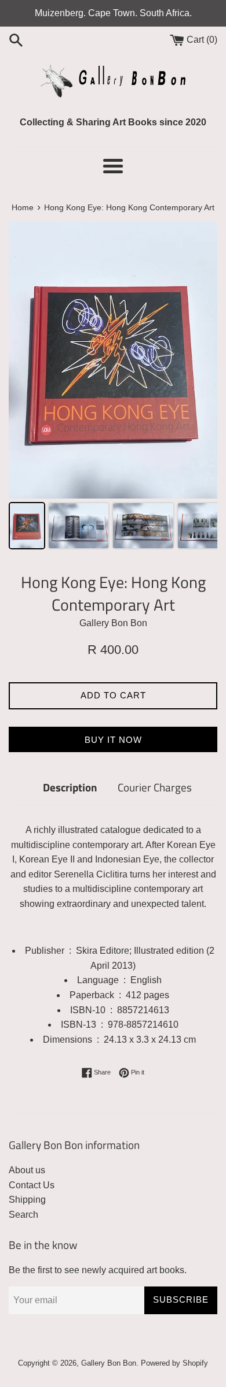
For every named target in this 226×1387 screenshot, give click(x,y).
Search (23, 1214)
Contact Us (31, 1185)
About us (27, 1170)
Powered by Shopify (174, 1363)
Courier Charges (155, 787)
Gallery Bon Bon (108, 1363)
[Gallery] (113, 387)
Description (70, 787)
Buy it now (113, 740)
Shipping (27, 1199)
